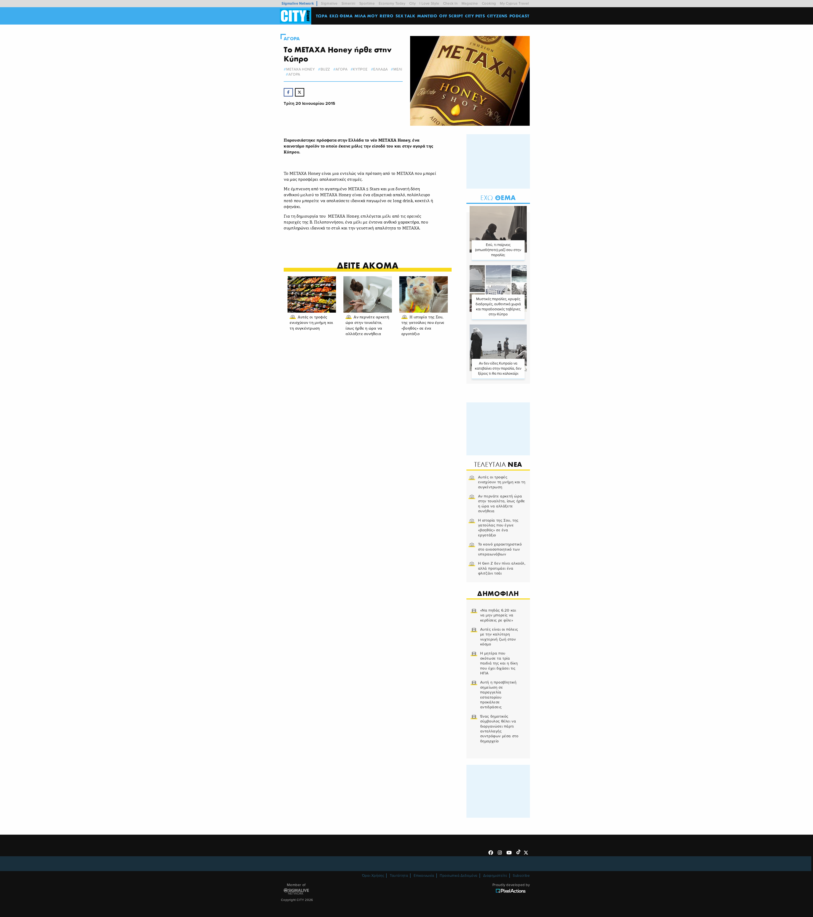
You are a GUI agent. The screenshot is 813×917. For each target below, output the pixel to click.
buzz (325, 69)
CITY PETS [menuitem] (475, 15)
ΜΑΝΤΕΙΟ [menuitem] (427, 15)
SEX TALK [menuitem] (405, 15)
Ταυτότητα (399, 875)
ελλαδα (380, 69)
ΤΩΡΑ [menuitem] (322, 15)
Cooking (489, 3)
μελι (397, 69)
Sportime (367, 3)
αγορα (341, 69)
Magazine (470, 3)
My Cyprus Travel (514, 3)
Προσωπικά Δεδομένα (458, 875)
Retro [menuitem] (387, 15)
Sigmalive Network (298, 3)
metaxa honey (300, 69)
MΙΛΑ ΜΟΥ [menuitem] (366, 15)
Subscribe (521, 875)
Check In (450, 3)
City (412, 3)
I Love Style (429, 3)
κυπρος (360, 69)
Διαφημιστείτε (495, 875)
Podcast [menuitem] (519, 15)
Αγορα (292, 38)
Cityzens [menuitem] (497, 15)
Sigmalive (329, 3)
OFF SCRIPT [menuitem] (451, 15)
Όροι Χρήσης (373, 875)
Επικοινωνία (424, 875)
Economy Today (392, 3)
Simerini (348, 3)
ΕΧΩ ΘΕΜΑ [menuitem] (341, 15)
